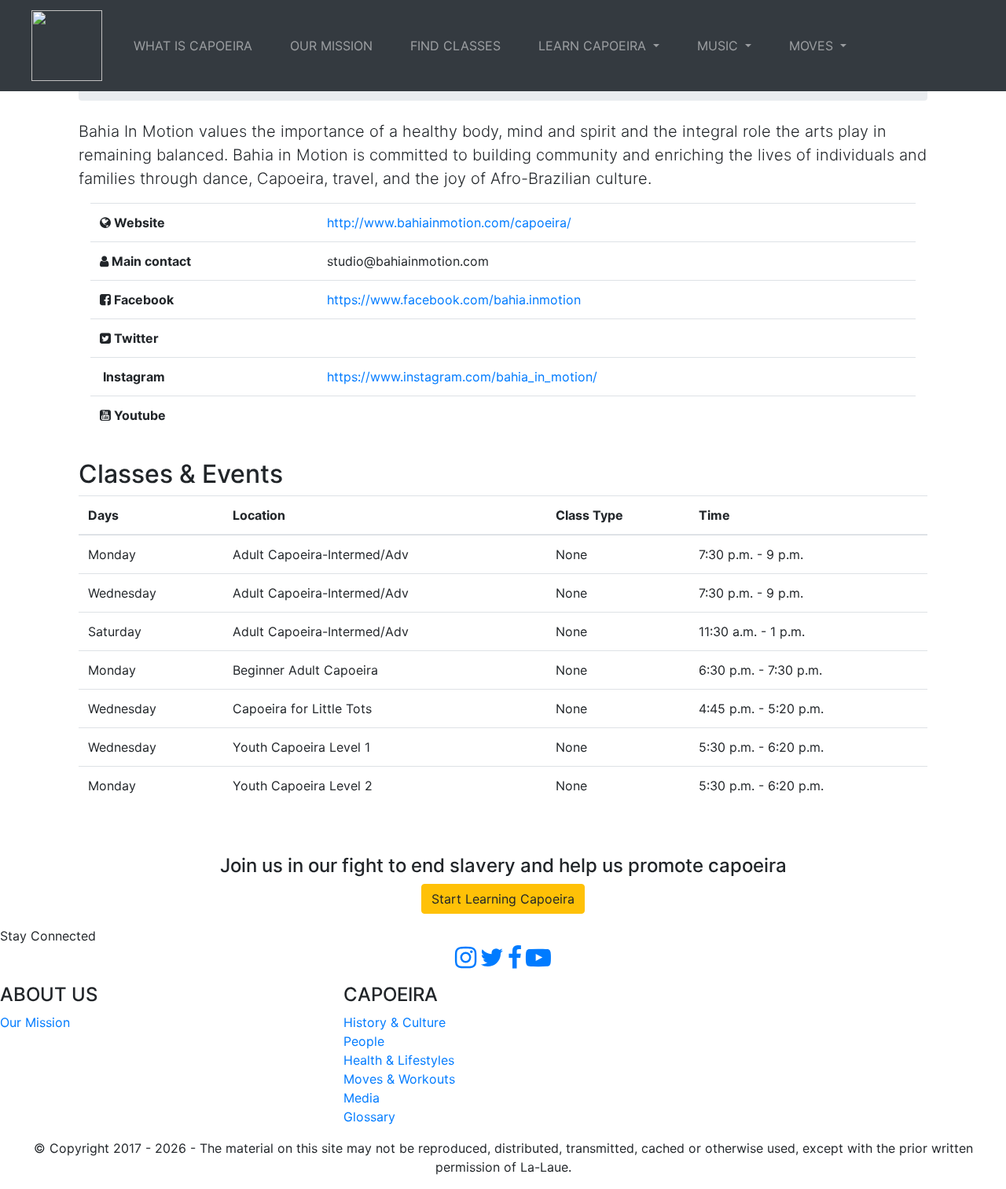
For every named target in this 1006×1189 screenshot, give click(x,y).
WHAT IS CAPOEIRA (193, 45)
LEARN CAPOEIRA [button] (594, 45)
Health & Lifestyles (398, 1060)
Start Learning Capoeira (503, 899)
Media (361, 1098)
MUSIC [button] (719, 45)
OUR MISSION (331, 45)
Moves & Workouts (399, 1079)
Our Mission (35, 1022)
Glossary (369, 1117)
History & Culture (394, 1022)
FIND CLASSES (455, 45)
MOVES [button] (813, 45)
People (363, 1041)
